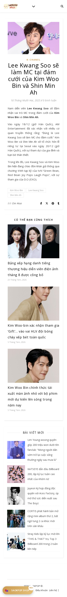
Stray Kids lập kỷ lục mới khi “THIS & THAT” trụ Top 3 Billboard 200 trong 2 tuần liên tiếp (43, 541)
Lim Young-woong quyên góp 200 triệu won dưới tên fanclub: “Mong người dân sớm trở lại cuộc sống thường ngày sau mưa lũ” (43, 449)
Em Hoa (17, 203)
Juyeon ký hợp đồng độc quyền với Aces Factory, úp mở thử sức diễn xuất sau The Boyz (43, 496)
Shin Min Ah (15, 195)
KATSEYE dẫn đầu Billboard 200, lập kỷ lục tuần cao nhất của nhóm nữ (43, 474)
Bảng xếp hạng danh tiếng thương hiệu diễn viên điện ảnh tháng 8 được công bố (33, 269)
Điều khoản (42, 590)
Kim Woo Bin (16, 190)
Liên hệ (53, 590)
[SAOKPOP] (11, 6)
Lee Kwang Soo (36, 190)
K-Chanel (34, 59)
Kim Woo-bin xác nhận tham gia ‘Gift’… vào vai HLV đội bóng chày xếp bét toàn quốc (33, 331)
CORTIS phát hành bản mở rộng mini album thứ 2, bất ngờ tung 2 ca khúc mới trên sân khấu (43, 518)
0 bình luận (49, 100)
